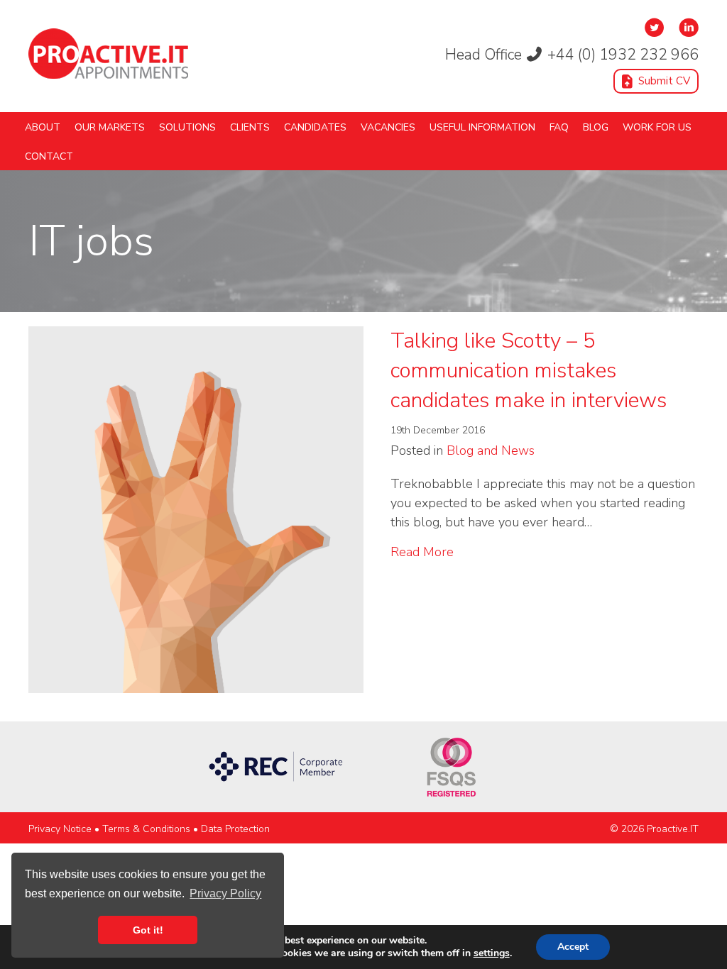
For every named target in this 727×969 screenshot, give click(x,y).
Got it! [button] (148, 930)
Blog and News (491, 450)
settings (492, 953)
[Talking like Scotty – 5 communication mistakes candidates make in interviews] (196, 507)
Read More (422, 551)
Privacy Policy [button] (225, 893)
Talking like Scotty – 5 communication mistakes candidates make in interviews (528, 370)
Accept (573, 946)
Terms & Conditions (146, 829)
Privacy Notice (60, 829)
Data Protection (235, 829)
